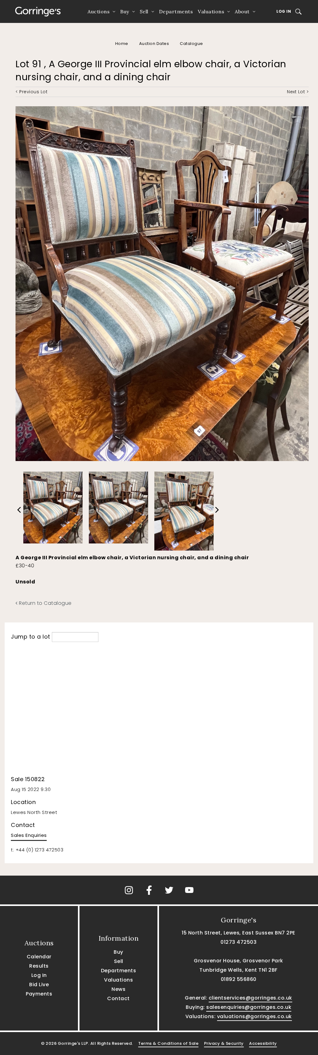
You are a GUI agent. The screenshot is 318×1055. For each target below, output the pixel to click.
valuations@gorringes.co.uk (254, 1016)
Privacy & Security (224, 1043)
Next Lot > (298, 92)
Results (39, 965)
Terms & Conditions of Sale (168, 1043)
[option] (53, 505)
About (242, 11)
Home (121, 43)
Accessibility (263, 1043)
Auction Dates (154, 43)
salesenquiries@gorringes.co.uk (248, 1007)
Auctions (99, 11)
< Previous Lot (32, 92)
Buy (124, 11)
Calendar (39, 956)
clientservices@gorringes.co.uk (250, 997)
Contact (118, 998)
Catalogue (191, 43)
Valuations (211, 11)
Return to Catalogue (45, 603)
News (118, 989)
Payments (39, 993)
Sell (144, 11)
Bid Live (39, 984)
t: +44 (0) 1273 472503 (37, 849)
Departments (176, 11)
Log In (283, 11)
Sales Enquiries (29, 835)
